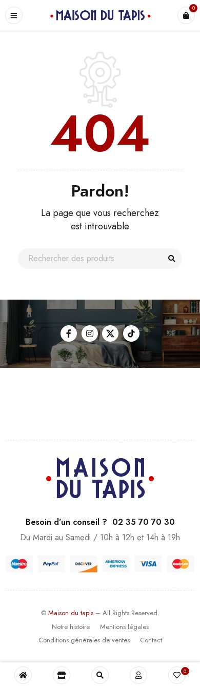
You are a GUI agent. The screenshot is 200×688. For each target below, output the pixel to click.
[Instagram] (90, 333)
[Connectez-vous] (138, 675)
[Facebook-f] (69, 333)
